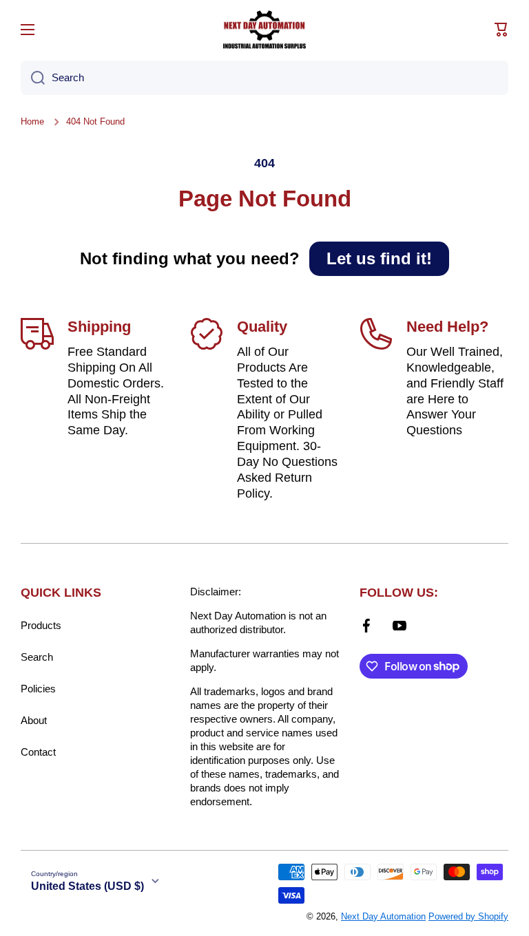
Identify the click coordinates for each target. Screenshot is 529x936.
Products (41, 625)
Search (37, 657)
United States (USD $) (87, 886)
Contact (38, 752)
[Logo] (264, 29)
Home (32, 121)
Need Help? (447, 326)
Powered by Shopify (468, 916)
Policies (38, 688)
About (34, 720)
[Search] (33, 78)
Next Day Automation (383, 916)
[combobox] (264, 78)
